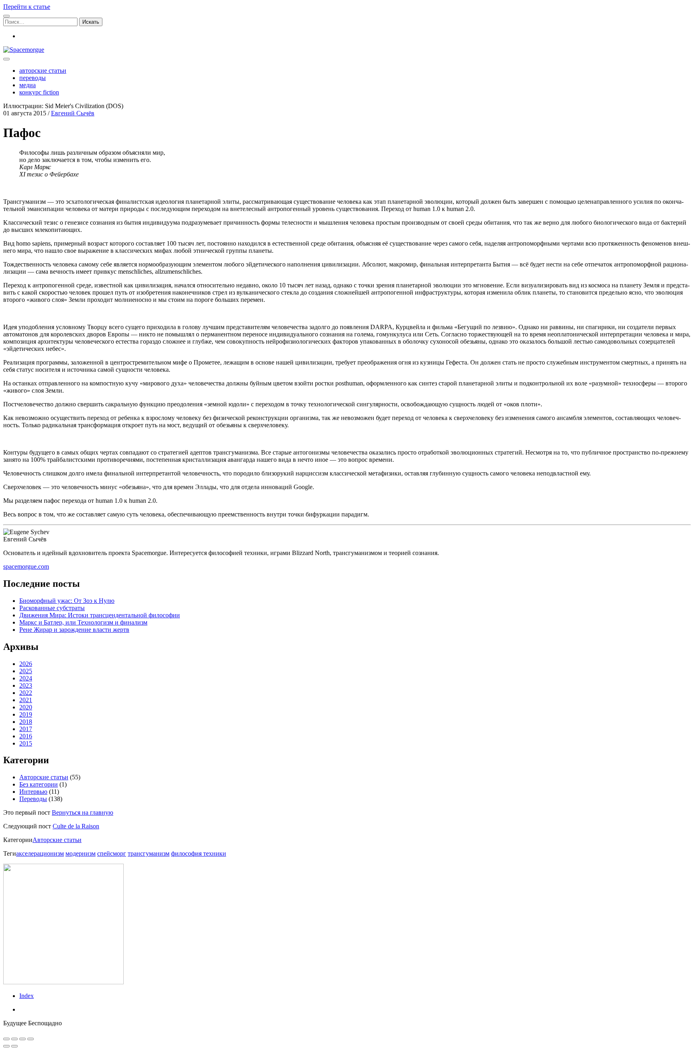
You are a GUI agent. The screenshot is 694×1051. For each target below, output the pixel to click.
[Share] (14, 1039)
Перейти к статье (26, 6)
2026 (25, 663)
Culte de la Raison (76, 826)
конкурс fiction (39, 92)
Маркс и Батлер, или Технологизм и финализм (83, 622)
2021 (25, 700)
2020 (25, 707)
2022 (25, 692)
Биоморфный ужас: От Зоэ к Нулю (66, 600)
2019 (25, 714)
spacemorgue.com (26, 566)
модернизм (80, 853)
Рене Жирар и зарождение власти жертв (74, 629)
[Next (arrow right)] (14, 1046)
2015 (25, 743)
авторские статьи (42, 70)
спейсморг (111, 853)
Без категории (38, 784)
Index (26, 995)
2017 (25, 728)
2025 (25, 671)
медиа (27, 85)
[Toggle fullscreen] (22, 1039)
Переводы (33, 798)
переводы (32, 77)
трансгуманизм (148, 853)
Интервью (33, 791)
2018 (25, 721)
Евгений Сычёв (72, 113)
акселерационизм (40, 853)
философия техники (198, 853)
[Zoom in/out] (30, 1039)
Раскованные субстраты (52, 607)
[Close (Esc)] (6, 1039)
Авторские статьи (43, 777)
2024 (25, 678)
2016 (25, 736)
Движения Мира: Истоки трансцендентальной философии (99, 615)
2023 (25, 685)
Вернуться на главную (82, 812)
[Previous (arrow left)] (6, 1046)
